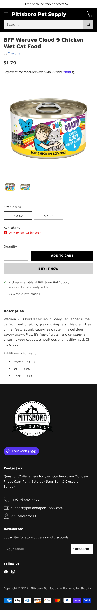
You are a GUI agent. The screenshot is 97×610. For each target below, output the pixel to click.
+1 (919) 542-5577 (25, 500)
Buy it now (48, 268)
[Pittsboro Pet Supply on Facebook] (6, 572)
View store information (24, 294)
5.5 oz (48, 215)
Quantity (10, 246)
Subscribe (82, 549)
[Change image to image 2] (25, 187)
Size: (12, 207)
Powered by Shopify (77, 588)
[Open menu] (6, 13)
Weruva (14, 53)
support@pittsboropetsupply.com (37, 508)
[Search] (88, 24)
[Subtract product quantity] (8, 255)
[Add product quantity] (24, 255)
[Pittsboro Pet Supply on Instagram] (13, 572)
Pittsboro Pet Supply (44, 588)
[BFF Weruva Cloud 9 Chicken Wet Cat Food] (48, 128)
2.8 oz (18, 215)
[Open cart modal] (89, 13)
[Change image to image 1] (10, 187)
